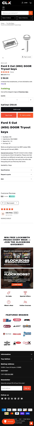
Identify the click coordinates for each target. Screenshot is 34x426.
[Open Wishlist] (31, 423)
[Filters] (3, 203)
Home (2, 23)
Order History (26, 419)
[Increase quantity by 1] (30, 99)
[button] (24, 3)
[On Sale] (8, 294)
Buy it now (9, 115)
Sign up (27, 388)
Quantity (3, 96)
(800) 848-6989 (9, 374)
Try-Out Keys (10, 23)
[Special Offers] (25, 294)
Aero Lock (4, 63)
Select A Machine (23, 18)
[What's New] (8, 303)
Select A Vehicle (6, 18)
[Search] (31, 13)
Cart (20, 419)
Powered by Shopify (17, 422)
